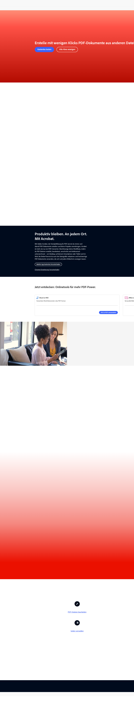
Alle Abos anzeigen (67, 49)
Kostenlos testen (44, 49)
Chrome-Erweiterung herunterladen (47, 270)
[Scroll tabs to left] (1, 385)
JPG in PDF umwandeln (108, 312)
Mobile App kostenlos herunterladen (48, 264)
